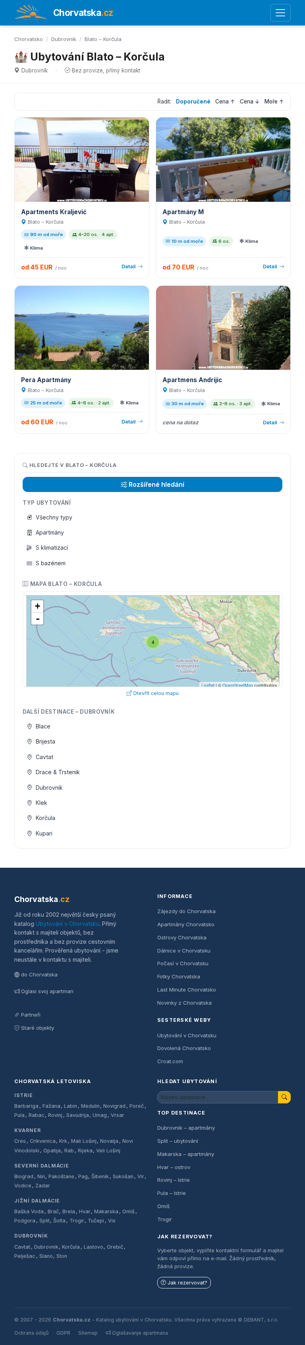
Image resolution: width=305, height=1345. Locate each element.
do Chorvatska (39, 974)
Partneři (31, 1014)
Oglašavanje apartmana (140, 1333)
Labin (70, 1106)
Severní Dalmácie (41, 1166)
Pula (19, 1115)
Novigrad (114, 1106)
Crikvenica (43, 1141)
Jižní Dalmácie (37, 1201)
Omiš (128, 1211)
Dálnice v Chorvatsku (183, 950)
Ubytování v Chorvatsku (67, 923)
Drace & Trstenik (58, 772)
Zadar (42, 1186)
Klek (41, 802)
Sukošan (123, 1176)
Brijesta (45, 741)
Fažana (51, 1106)
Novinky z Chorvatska (184, 1002)
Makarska (106, 1211)
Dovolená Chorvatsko (184, 1048)
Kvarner (27, 1130)
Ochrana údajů (31, 1333)
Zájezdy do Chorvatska (186, 911)
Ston (61, 1256)
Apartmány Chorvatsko (185, 924)
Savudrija (77, 1115)
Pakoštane (61, 1176)
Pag (83, 1176)
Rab (69, 1151)
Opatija (52, 1151)
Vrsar (117, 1115)
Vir (140, 1176)
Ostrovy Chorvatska (182, 937)
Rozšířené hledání (156, 484)
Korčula (45, 817)
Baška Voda (29, 1211)
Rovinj (55, 1115)
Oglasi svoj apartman (47, 991)
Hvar (85, 1211)
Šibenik (100, 1176)
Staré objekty (37, 1028)
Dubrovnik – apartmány (186, 1127)
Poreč (136, 1106)
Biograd (23, 1176)
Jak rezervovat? (187, 1283)
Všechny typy (54, 517)
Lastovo (93, 1247)
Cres (20, 1141)
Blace (43, 726)
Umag (100, 1115)
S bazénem (51, 563)
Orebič (115, 1247)
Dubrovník (63, 39)
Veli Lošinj (108, 1151)
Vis (112, 1221)
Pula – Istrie (171, 1193)
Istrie (23, 1095)
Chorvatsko (28, 39)
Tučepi (96, 1221)
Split (44, 1221)
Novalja (109, 1141)
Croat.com (170, 1061)
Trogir (76, 1221)
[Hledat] (284, 1097)
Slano (46, 1256)
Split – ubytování (177, 1141)
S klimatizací (52, 547)
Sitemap (88, 1333)
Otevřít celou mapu (156, 693)
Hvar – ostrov (173, 1167)
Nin (41, 1176)
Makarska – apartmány (185, 1154)
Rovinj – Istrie (173, 1180)
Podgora (24, 1221)
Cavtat (44, 757)
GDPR (63, 1333)
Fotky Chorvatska (178, 976)
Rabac (36, 1115)
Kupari (44, 833)
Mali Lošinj (84, 1141)
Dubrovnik (49, 787)
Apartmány (50, 532)
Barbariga (26, 1106)
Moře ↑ (274, 101)
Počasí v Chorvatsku (182, 963)
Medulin (90, 1106)
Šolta (59, 1221)
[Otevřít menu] (280, 13)
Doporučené (193, 101)
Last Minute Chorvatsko (186, 989)
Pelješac (24, 1256)
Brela (68, 1211)
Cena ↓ (250, 101)
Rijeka (85, 1151)
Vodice (22, 1186)
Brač (53, 1211)
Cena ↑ (225, 101)
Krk (63, 1141)
